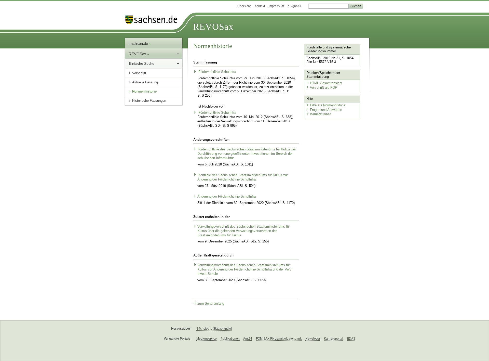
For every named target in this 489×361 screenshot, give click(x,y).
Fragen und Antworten (326, 110)
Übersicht (244, 6)
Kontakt (259, 6)
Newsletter (312, 338)
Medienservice (206, 338)
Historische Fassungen (149, 100)
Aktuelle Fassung (145, 82)
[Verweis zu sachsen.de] (153, 19)
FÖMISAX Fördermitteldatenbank (279, 338)
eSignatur (294, 6)
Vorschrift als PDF (323, 87)
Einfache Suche (141, 63)
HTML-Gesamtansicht (326, 83)
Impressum (276, 6)
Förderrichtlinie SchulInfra (216, 72)
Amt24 (247, 338)
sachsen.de (139, 43)
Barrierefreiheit (320, 114)
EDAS (351, 338)
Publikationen (230, 338)
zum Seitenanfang (210, 303)
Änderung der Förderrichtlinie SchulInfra (226, 196)
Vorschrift (139, 73)
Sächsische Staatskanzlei (214, 328)
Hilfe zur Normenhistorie (327, 105)
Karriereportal (333, 338)
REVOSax (213, 27)
